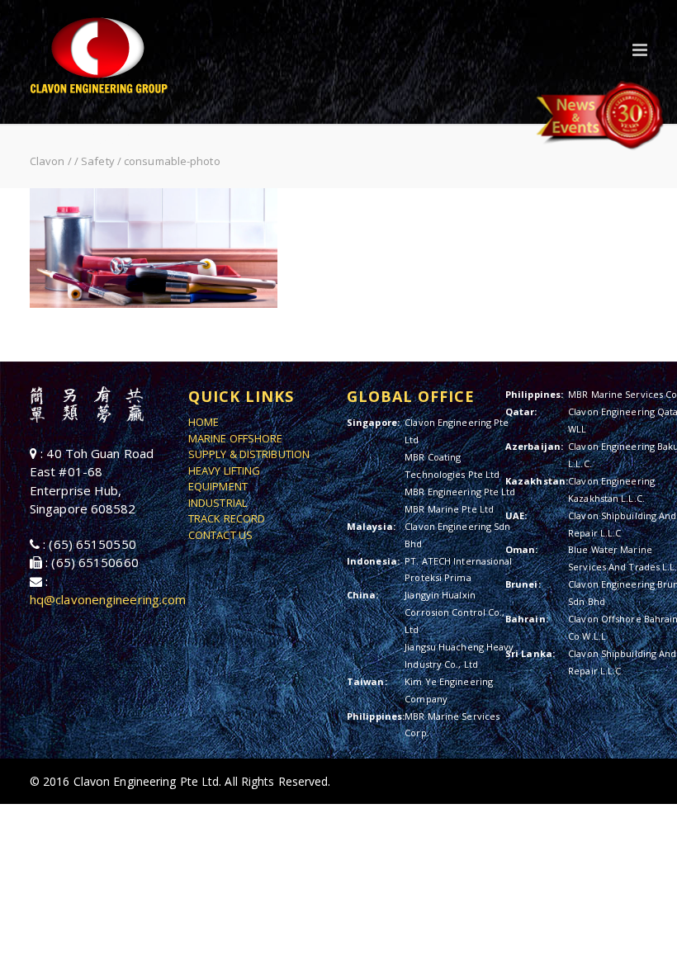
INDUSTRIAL (217, 502)
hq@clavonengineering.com (108, 599)
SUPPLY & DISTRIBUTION (249, 454)
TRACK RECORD (226, 518)
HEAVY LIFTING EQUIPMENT (224, 478)
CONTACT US (220, 534)
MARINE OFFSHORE (235, 438)
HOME (203, 421)
